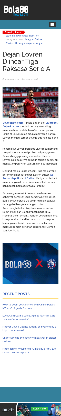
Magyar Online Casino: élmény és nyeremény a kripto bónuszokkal (24, 40)
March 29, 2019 (12, 79)
